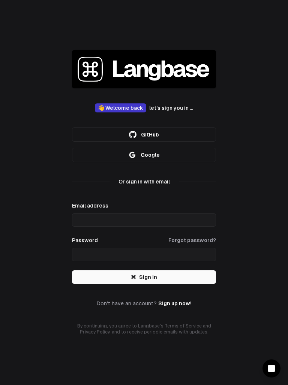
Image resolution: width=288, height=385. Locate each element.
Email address (90, 206)
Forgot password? (192, 240)
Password (85, 240)
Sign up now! (175, 303)
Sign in (144, 277)
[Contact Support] (271, 368)
